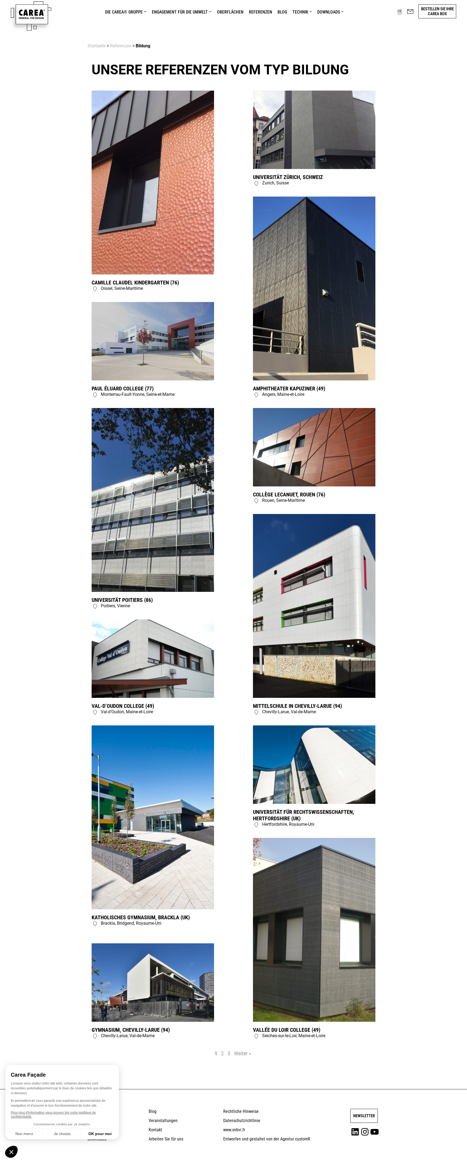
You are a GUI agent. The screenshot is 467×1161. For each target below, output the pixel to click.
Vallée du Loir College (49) (286, 1030)
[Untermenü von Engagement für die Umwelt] (210, 11)
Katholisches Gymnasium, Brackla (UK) (141, 917)
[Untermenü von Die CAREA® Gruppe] (145, 11)
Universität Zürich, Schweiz (288, 177)
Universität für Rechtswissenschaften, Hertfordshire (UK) (303, 815)
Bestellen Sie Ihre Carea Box (437, 11)
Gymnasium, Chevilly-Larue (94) (131, 1030)
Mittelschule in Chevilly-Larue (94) (297, 706)
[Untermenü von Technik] (310, 11)
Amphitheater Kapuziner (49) (289, 388)
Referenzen (120, 45)
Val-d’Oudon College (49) (123, 706)
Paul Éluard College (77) (123, 388)
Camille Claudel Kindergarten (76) (135, 282)
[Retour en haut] (448, 1149)
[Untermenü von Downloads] (342, 11)
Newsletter (364, 1115)
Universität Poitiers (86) (122, 600)
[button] (400, 11)
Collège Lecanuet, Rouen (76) (289, 494)
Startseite (97, 45)
